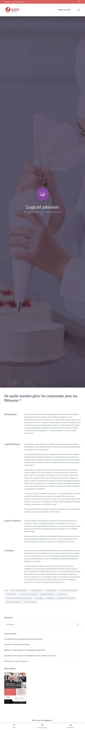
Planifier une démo (64, 10)
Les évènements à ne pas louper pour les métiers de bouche (23, 639)
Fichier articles (37, 590)
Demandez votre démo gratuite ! (14, 2)
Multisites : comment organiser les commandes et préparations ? (25, 650)
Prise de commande (14, 602)
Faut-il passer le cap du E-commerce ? (16, 661)
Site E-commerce (30, 602)
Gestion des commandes (69, 590)
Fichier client (51, 590)
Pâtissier (50, 598)
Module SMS (62, 594)
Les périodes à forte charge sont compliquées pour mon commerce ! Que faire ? (30, 655)
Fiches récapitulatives (19, 590)
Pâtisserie (39, 598)
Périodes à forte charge (66, 598)
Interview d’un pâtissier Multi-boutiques (17, 644)
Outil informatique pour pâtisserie (19, 598)
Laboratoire (11, 594)
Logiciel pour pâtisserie (28, 594)
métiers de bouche (47, 594)
